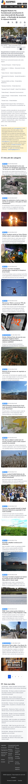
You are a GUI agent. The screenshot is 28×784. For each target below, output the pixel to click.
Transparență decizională (11, 746)
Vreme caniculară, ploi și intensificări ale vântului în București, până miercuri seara (12, 737)
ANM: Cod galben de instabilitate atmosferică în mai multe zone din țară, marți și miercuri (13, 721)
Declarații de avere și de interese (4, 754)
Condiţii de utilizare (16, 144)
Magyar (19, 3)
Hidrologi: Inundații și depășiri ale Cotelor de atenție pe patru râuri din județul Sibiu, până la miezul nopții (14, 578)
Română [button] (13, 777)
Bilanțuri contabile (10, 750)
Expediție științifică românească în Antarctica (12, 543)
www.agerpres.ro (18, 128)
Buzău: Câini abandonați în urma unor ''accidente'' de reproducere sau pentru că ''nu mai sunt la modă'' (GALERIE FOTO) (14, 167)
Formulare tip (10, 762)
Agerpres (9, 774)
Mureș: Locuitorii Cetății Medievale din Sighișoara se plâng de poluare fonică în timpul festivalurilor (14, 475)
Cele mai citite (9, 684)
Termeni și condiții (17, 757)
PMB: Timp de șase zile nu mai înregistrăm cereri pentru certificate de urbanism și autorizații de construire (14, 727)
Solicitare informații (10, 758)
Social (5, 45)
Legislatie (3, 745)
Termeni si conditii (11, 780)
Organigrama (4, 750)
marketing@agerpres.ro (14, 149)
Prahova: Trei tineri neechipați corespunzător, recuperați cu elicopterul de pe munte (14, 270)
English (24, 3)
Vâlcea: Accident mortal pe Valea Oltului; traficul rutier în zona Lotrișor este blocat (14, 235)
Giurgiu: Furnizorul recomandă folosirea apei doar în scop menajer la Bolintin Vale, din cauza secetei (13, 715)
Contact (3, 762)
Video (15, 6)
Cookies (20, 780)
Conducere (4, 747)
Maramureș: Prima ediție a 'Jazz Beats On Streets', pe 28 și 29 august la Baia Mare (14, 646)
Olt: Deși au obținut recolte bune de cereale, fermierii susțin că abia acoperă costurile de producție (14, 441)
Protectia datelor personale (17, 752)
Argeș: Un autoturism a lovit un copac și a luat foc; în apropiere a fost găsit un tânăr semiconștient (14, 201)
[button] (25, 6)
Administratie (7, 335)
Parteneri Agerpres (17, 768)
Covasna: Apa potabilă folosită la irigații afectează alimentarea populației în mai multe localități (14, 510)
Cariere (3, 759)
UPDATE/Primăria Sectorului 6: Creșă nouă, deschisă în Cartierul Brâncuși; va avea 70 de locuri (13, 407)
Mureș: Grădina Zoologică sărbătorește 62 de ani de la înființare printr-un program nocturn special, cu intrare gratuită (13, 698)
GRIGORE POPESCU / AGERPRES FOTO (15, 47)
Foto (11, 6)
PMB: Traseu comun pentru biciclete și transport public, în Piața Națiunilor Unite (14, 612)
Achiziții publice (10, 754)
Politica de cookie (17, 762)
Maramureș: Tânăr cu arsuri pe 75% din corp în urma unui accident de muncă (13, 303)
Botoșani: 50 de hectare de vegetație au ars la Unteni (14, 372)
